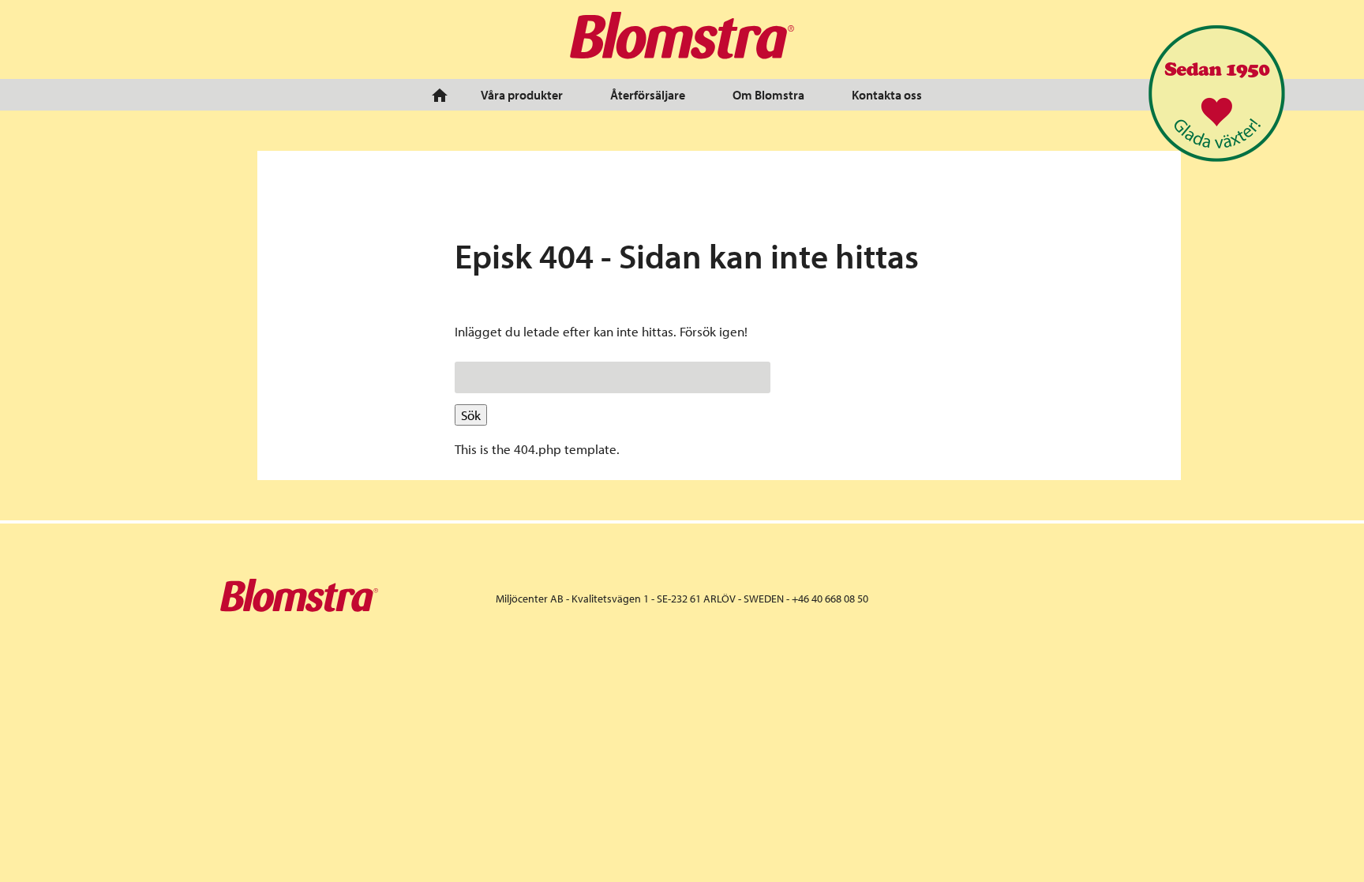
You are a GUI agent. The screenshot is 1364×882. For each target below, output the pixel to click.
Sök (471, 415)
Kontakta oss (887, 95)
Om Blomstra (768, 95)
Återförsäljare (647, 95)
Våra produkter (522, 95)
